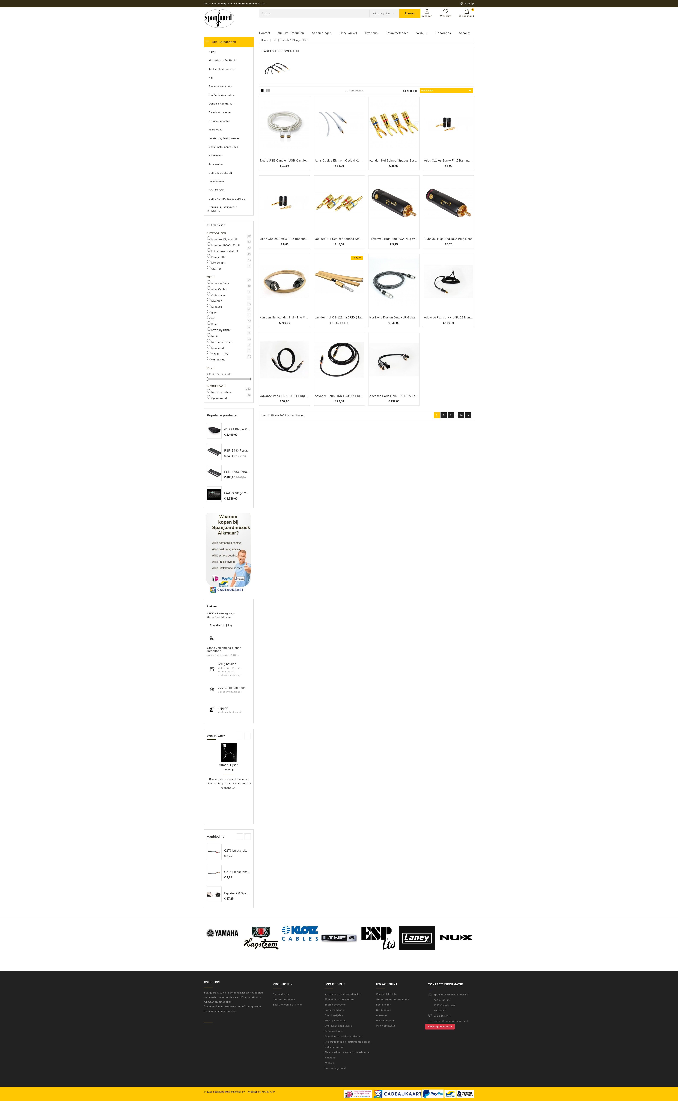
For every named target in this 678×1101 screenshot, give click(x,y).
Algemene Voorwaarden (339, 999)
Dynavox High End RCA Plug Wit (394, 238)
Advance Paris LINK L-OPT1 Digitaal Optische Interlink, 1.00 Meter (306, 396)
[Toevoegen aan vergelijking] (284, 130)
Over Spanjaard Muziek (339, 1025)
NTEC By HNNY (230, 330)
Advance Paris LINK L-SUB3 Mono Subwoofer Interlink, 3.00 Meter (469, 317)
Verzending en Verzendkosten (343, 994)
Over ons (371, 33)
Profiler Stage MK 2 (237, 493)
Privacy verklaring (336, 1020)
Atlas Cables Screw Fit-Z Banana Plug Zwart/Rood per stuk (300, 238)
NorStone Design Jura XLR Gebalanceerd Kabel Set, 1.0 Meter (412, 317)
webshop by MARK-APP (261, 1091)
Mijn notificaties (385, 1025)
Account (464, 33)
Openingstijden (334, 1015)
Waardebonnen (385, 1020)
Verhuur (421, 33)
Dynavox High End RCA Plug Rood (448, 238)
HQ (230, 318)
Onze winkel (348, 33)
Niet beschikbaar (230, 391)
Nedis (230, 336)
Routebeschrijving (221, 625)
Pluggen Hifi (230, 256)
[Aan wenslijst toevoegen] (274, 130)
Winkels (329, 1062)
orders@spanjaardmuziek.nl (451, 1021)
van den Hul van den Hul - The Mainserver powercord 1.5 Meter (303, 317)
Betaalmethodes (397, 33)
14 (461, 415)
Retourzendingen (335, 1009)
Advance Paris (230, 283)
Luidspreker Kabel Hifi (230, 251)
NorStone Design (230, 341)
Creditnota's (383, 1009)
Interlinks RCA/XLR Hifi (230, 245)
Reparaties (443, 33)
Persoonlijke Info (386, 994)
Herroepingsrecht (335, 1068)
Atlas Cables (230, 289)
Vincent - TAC (230, 353)
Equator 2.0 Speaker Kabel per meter (249, 893)
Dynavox (230, 306)
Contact (264, 33)
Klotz (230, 324)
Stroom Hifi (230, 262)
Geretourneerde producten (392, 999)
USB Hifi (230, 268)
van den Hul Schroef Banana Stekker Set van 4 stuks (351, 238)
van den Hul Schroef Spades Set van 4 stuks (399, 160)
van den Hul (230, 359)
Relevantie (446, 91)
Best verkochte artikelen (288, 1004)
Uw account (387, 984)
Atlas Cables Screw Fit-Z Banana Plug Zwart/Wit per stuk (463, 160)
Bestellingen (383, 1004)
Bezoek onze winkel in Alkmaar (343, 1036)
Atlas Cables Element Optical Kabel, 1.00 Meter (347, 160)
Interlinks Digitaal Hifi (230, 239)
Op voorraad (230, 397)
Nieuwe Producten (291, 33)
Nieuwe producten (284, 999)
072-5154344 (442, 1015)
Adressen (382, 1015)
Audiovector (230, 294)
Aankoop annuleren (440, 1026)
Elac (230, 312)
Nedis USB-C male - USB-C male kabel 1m (289, 160)
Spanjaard (230, 347)
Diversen (230, 300)
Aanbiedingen (322, 33)
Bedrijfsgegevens (335, 1004)
